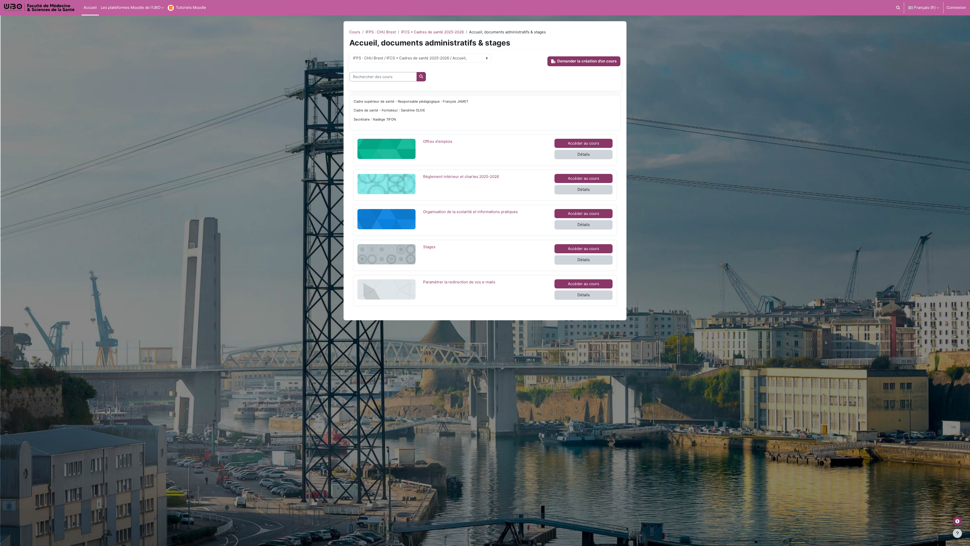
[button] (898, 7)
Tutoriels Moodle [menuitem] (191, 7)
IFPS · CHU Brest (381, 32)
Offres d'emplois (437, 141)
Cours (354, 32)
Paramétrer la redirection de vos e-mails (459, 281)
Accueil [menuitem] (90, 7)
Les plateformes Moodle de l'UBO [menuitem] (130, 7)
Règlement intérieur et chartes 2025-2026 (461, 176)
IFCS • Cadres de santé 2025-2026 (432, 32)
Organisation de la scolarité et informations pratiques (470, 211)
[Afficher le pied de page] (957, 533)
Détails (583, 154)
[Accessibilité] (957, 521)
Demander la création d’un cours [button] (587, 61)
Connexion (956, 7)
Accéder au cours (583, 143)
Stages (435, 246)
